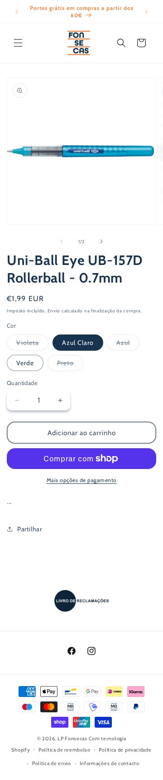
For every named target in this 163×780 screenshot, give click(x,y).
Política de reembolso (64, 750)
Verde (25, 363)
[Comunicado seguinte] (146, 12)
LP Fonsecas (72, 738)
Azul (127, 344)
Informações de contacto (109, 763)
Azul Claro (78, 343)
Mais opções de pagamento (82, 480)
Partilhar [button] (29, 529)
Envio (54, 311)
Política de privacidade (125, 750)
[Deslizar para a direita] (101, 241)
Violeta (32, 344)
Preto (70, 364)
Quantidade (22, 382)
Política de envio (51, 763)
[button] (18, 43)
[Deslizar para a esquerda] (62, 241)
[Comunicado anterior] (17, 12)
